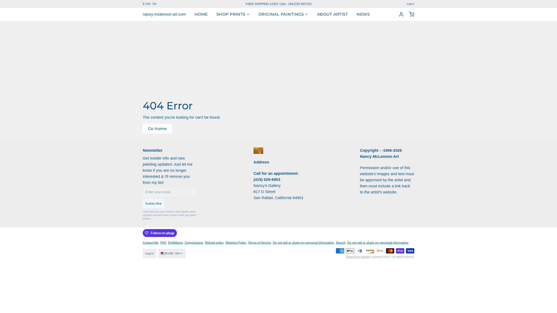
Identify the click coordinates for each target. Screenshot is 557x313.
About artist (332, 14)
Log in (410, 3)
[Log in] (399, 14)
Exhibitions (175, 242)
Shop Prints (230, 14)
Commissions (194, 242)
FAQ (163, 242)
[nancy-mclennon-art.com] (258, 150)
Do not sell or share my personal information (303, 242)
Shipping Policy (235, 242)
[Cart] (410, 14)
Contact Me (151, 242)
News (363, 14)
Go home (157, 128)
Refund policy (214, 242)
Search (341, 242)
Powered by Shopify (358, 256)
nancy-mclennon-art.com (164, 14)
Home (201, 14)
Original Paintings (281, 14)
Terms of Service (259, 242)
